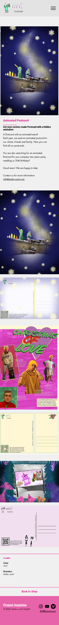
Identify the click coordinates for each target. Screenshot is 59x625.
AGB (42, 611)
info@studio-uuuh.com (14, 179)
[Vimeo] (53, 606)
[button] (52, 111)
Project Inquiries (15, 605)
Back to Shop (29, 591)
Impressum (50, 611)
